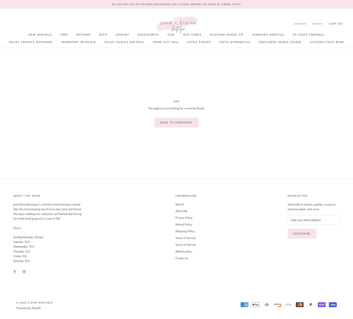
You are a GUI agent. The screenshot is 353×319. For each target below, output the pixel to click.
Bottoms (84, 35)
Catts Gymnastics (235, 42)
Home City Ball (166, 42)
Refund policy (183, 251)
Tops (64, 35)
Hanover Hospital (268, 35)
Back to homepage (176, 122)
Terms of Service (185, 238)
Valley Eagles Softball (124, 42)
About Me (181, 211)
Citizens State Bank (327, 42)
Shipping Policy (185, 231)
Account (300, 23)
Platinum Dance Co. (227, 35)
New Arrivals (40, 35)
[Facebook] (14, 271)
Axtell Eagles (199, 42)
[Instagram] (24, 271)
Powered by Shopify (28, 308)
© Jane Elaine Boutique (34, 302)
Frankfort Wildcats (78, 42)
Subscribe (302, 233)
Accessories (148, 35)
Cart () (336, 24)
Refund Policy (183, 224)
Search (317, 23)
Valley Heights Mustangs (31, 42)
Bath (103, 35)
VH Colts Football (308, 35)
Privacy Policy (183, 218)
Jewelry (122, 35)
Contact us (181, 258)
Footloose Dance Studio (280, 42)
